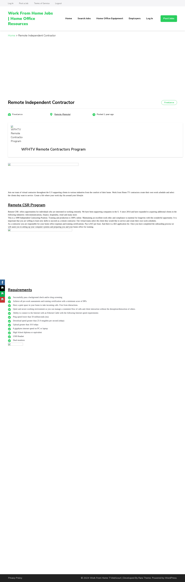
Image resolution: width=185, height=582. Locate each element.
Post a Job (23, 3)
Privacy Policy (15, 578)
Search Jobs (84, 18)
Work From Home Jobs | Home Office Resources (30, 19)
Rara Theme (144, 578)
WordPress (171, 578)
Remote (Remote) (62, 114)
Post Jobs (168, 18)
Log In (10, 3)
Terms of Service (42, 3)
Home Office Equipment (109, 18)
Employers (135, 18)
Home (68, 18)
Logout (58, 3)
